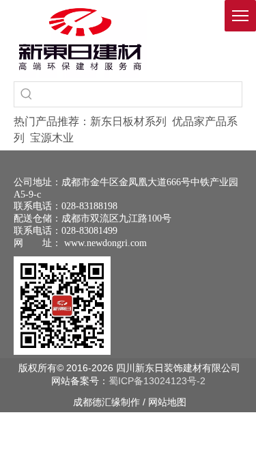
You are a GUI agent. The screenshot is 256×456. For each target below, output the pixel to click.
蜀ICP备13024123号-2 (157, 380)
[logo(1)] (80, 39)
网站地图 (167, 402)
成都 (82, 402)
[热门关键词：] (26, 94)
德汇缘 (106, 402)
